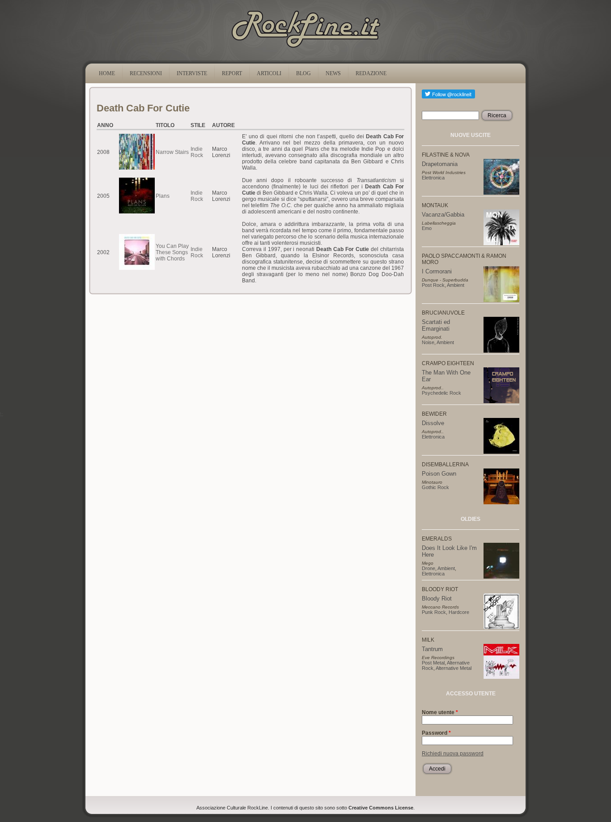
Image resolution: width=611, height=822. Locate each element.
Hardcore (459, 612)
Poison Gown (439, 473)
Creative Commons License (380, 807)
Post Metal (433, 662)
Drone (428, 568)
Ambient (455, 285)
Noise (428, 342)
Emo (427, 228)
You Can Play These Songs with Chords (172, 252)
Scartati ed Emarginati (436, 325)
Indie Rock (197, 152)
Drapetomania (440, 164)
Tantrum (432, 649)
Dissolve (433, 423)
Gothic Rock (435, 487)
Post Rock (433, 285)
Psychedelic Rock (441, 393)
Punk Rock (434, 612)
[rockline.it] (306, 48)
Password (436, 733)
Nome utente (440, 712)
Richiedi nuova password (453, 753)
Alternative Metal (453, 668)
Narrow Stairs (172, 152)
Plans (163, 196)
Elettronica (433, 177)
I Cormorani (437, 271)
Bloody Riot (437, 598)
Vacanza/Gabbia (443, 214)
